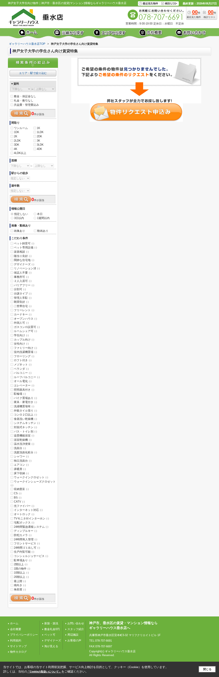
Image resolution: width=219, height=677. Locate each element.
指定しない (21, 214)
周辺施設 (72, 634)
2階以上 (20, 564)
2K (15, 136)
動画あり (42, 230)
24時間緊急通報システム (31, 526)
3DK (16, 144)
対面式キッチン (25, 427)
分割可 (20, 289)
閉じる (207, 669)
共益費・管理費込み (26, 104)
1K (38, 128)
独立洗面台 (22, 460)
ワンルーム (21, 128)
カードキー (22, 314)
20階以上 (21, 576)
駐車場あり (22, 560)
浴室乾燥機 (22, 439)
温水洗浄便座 (24, 443)
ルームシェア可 (25, 331)
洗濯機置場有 (24, 406)
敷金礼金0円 (52, 629)
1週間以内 (43, 218)
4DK (39, 149)
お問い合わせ (75, 623)
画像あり (19, 230)
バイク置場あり (25, 398)
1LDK (40, 132)
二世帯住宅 (22, 306)
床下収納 (21, 473)
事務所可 (21, 276)
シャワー (21, 456)
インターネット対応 (28, 510)
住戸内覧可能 (24, 551)
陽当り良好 (22, 256)
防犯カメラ (22, 535)
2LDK (17, 140)
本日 (40, 214)
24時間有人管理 (25, 539)
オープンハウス (25, 318)
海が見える (51, 646)
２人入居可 (22, 281)
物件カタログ (18, 651)
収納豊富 (21, 489)
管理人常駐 (22, 297)
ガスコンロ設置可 (27, 327)
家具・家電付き (25, 402)
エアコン (21, 464)
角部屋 (20, 589)
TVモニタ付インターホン (31, 518)
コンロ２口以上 (25, 414)
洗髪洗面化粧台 (25, 452)
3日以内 (19, 218)
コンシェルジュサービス (31, 556)
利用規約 (15, 640)
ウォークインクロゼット (31, 477)
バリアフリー (24, 285)
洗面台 (20, 448)
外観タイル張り (25, 410)
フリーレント (24, 310)
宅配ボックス (24, 522)
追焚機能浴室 (24, 435)
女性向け (21, 343)
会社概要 (15, 629)
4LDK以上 (20, 153)
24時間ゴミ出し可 (27, 547)
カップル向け (24, 339)
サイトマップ (18, 646)
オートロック (24, 514)
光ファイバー (24, 505)
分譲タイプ (22, 293)
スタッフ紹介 (75, 629)
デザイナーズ (24, 264)
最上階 (20, 581)
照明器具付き (24, 389)
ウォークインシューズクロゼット (33, 483)
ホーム (14, 623)
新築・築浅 (51, 623)
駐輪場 (20, 393)
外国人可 (21, 322)
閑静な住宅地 (24, 260)
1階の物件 (22, 568)
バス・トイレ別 (25, 431)
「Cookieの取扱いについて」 (44, 671)
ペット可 (49, 634)
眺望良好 (21, 301)
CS (17, 493)
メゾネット (22, 364)
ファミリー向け (25, 347)
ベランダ (21, 368)
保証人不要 (22, 272)
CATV (19, 501)
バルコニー (22, 372)
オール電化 (22, 381)
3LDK (40, 144)
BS (17, 497)
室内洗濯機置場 (25, 352)
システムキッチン (27, 423)
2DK (39, 136)
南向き (20, 585)
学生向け (21, 335)
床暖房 (20, 469)
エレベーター (24, 385)
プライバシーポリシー (24, 634)
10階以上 (21, 572)
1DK (16, 132)
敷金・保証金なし (25, 96)
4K (15, 149)
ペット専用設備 (25, 247)
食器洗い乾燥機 (25, 418)
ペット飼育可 (24, 243)
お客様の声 (74, 640)
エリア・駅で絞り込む (33, 73)
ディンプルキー (25, 530)
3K (38, 140)
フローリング (24, 356)
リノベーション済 (27, 268)
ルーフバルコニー (27, 377)
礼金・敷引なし (23, 100)
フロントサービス (27, 543)
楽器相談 (21, 251)
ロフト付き (22, 360)
